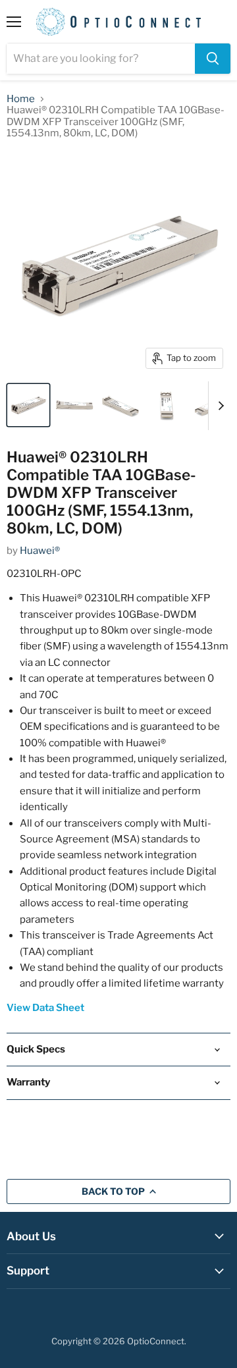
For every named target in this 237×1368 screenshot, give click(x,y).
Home (21, 99)
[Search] (212, 58)
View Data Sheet (45, 1008)
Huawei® (40, 551)
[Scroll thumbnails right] (218, 405)
